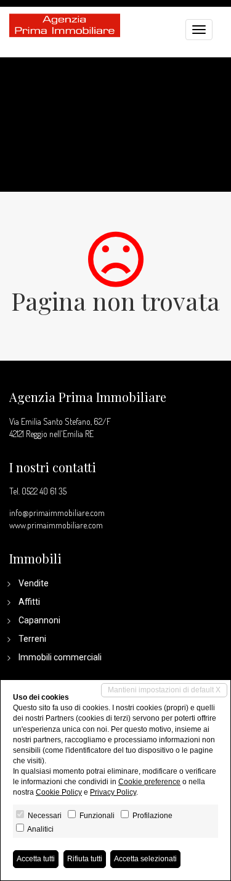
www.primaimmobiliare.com (56, 525)
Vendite (33, 583)
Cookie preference (149, 781)
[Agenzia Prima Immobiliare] (64, 24)
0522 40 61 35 (44, 491)
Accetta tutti (36, 858)
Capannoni (39, 620)
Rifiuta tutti (84, 858)
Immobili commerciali (60, 657)
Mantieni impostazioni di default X (164, 690)
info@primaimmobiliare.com (57, 512)
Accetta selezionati (145, 858)
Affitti (29, 602)
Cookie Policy (59, 792)
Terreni (32, 639)
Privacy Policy (113, 792)
